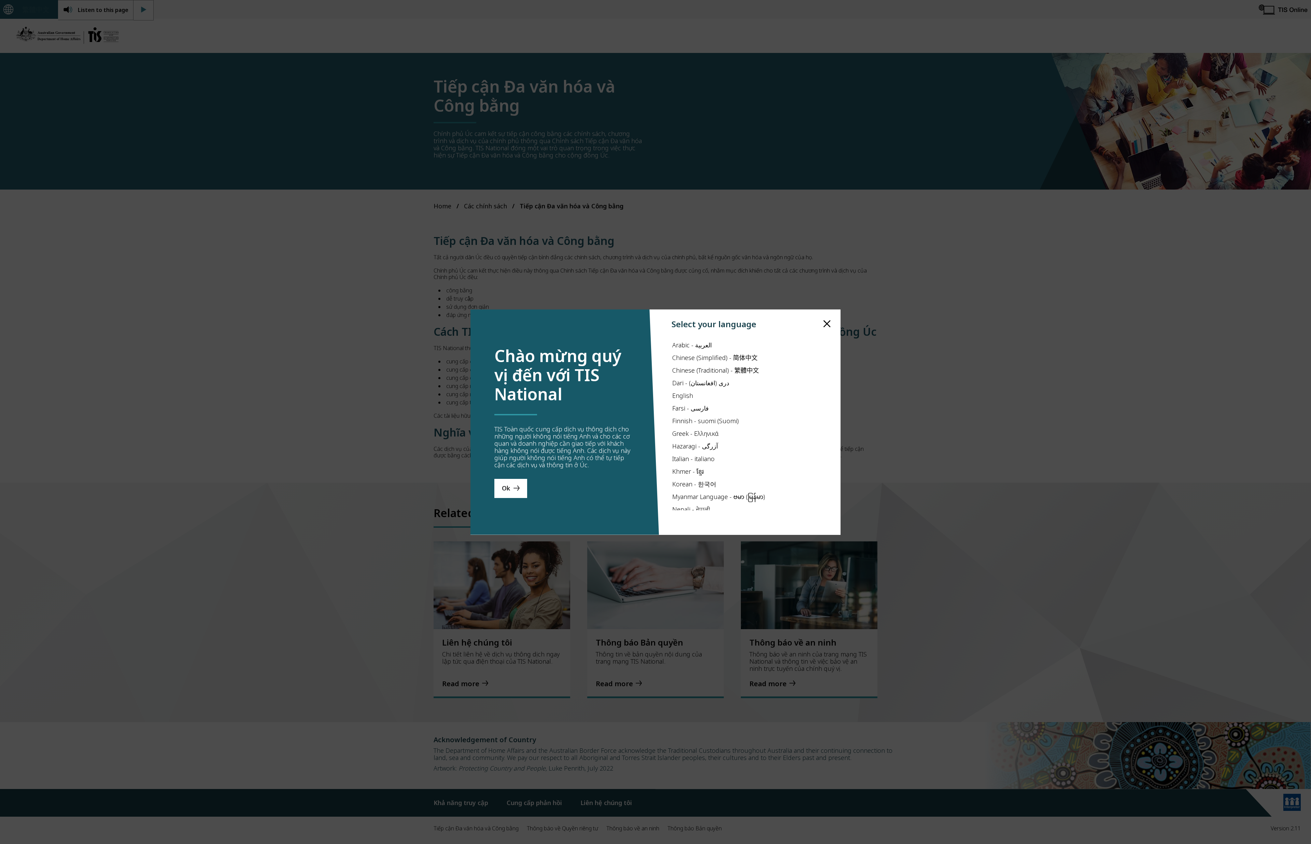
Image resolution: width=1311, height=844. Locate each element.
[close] (827, 324)
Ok (506, 488)
